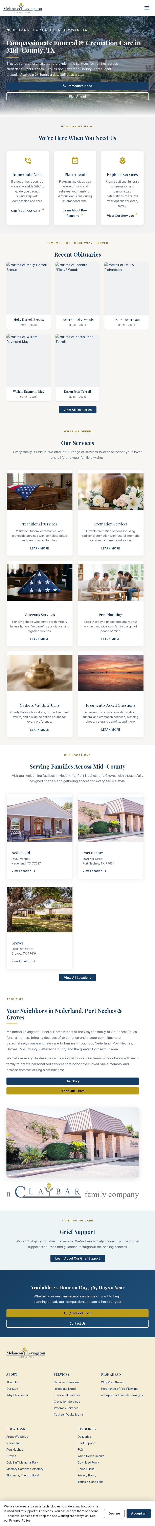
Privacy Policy (87, 1475)
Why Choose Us (17, 1395)
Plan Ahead (77, 96)
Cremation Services (67, 1401)
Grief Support (86, 1443)
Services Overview (66, 1382)
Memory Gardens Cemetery (24, 1469)
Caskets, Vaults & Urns (69, 1414)
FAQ (80, 1449)
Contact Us (77, 1323)
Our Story (73, 1081)
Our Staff (12, 1388)
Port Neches (14, 1449)
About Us (12, 1382)
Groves (11, 1456)
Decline (114, 1513)
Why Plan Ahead (112, 1382)
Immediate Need (77, 86)
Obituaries (84, 1436)
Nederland (13, 1443)
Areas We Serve (17, 1436)
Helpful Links (86, 1469)
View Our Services (122, 215)
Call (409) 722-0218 (27, 210)
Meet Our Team (73, 1091)
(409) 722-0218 (77, 1313)
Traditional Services (67, 1395)
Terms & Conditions (90, 1481)
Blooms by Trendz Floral (22, 1475)
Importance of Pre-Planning (119, 1388)
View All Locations (77, 978)
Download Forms (89, 1462)
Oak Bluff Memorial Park (22, 1462)
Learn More (39, 548)
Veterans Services (66, 1408)
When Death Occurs (91, 1456)
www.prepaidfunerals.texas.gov (122, 1395)
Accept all (138, 1513)
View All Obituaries (78, 410)
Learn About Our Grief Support (77, 1258)
